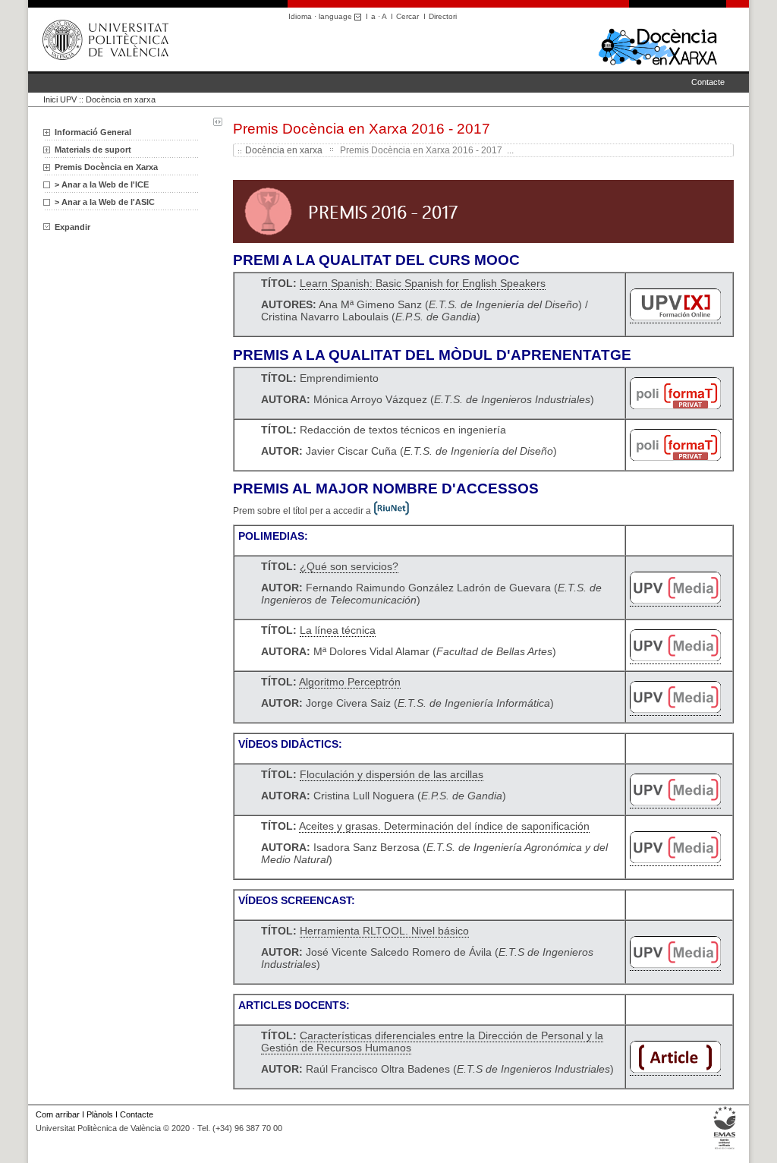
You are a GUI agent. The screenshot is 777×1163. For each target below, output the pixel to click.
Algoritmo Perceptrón (350, 682)
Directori (443, 16)
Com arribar (58, 1114)
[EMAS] (725, 1149)
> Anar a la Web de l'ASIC (105, 201)
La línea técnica (338, 630)
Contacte (708, 82)
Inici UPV (60, 99)
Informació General (93, 132)
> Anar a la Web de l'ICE (102, 184)
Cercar (407, 16)
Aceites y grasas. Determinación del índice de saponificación (444, 826)
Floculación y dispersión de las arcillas (391, 774)
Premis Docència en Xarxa (106, 167)
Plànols (100, 1114)
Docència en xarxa (121, 99)
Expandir (72, 227)
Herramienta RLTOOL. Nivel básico (384, 931)
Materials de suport (93, 149)
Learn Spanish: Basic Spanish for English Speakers (423, 283)
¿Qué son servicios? (349, 566)
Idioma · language (321, 16)
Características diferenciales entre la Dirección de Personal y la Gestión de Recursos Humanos (432, 1041)
